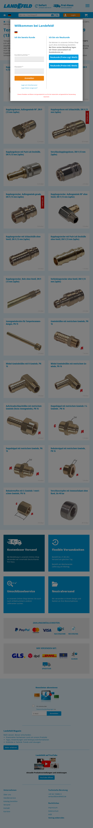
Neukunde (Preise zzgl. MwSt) (63, 57)
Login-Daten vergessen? (29, 88)
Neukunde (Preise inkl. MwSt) (63, 65)
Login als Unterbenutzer (29, 85)
